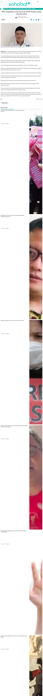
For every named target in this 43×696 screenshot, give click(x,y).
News (2, 8)
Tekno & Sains (21, 8)
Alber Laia (23, 17)
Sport (7, 8)
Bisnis (5, 8)
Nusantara (34, 8)
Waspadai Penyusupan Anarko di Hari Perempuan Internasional (12, 320)
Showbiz (25, 8)
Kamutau (29, 8)
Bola (13, 8)
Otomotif (16, 8)
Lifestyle (10, 8)
